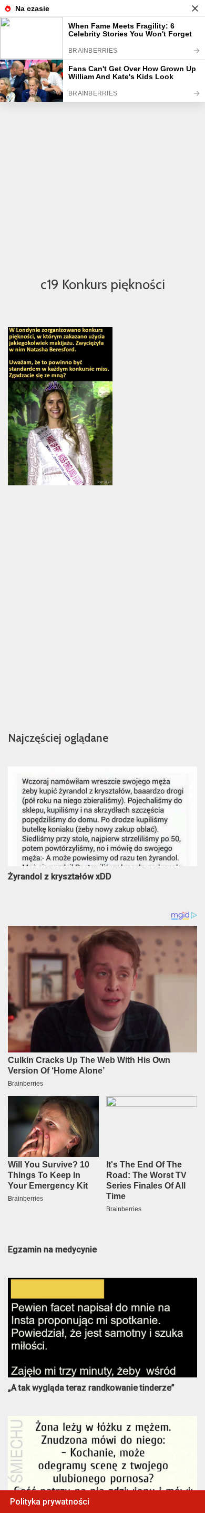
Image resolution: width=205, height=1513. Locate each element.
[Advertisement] (102, 156)
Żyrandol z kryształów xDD (59, 877)
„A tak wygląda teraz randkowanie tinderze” (91, 1388)
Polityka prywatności (49, 1502)
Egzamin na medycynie (52, 1249)
